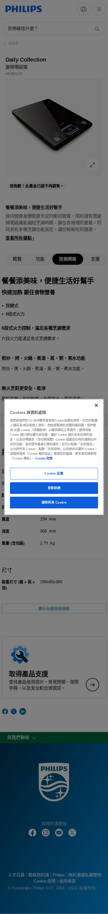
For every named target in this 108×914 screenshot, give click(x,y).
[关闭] (96, 405)
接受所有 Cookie (54, 502)
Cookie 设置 (54, 473)
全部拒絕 (54, 488)
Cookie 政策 (43, 458)
